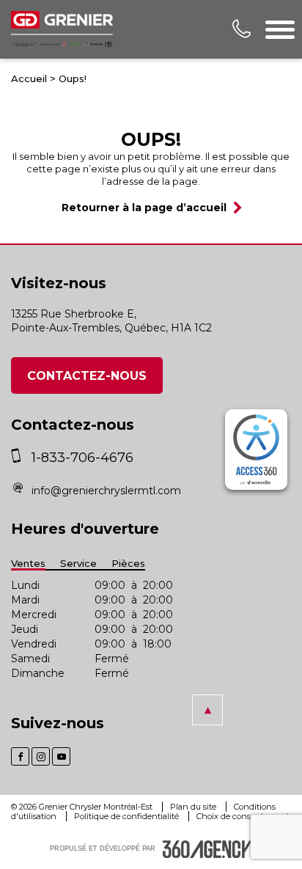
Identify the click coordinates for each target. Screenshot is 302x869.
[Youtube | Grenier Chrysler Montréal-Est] (61, 756)
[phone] (19, 458)
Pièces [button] (128, 563)
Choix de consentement (243, 816)
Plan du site (194, 807)
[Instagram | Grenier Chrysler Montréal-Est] (41, 756)
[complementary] (256, 449)
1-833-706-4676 (82, 458)
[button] (207, 709)
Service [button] (78, 563)
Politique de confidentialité (127, 816)
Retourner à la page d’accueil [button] (144, 207)
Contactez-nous (87, 376)
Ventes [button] (28, 563)
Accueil (29, 78)
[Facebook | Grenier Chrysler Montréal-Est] (20, 756)
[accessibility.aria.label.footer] (207, 849)
